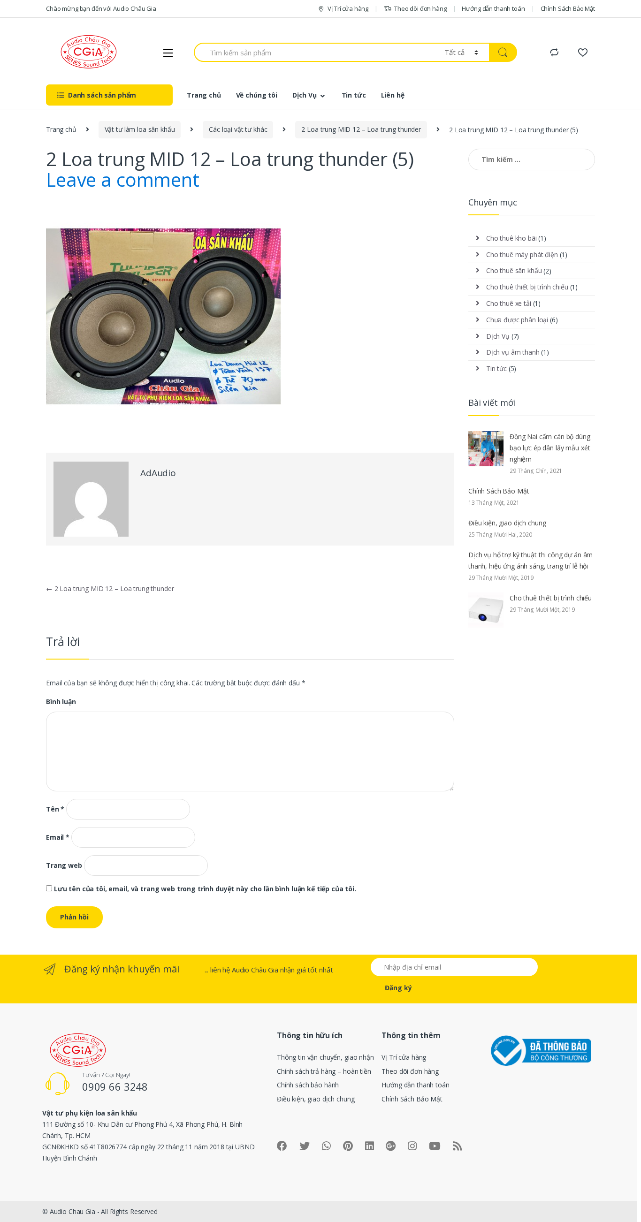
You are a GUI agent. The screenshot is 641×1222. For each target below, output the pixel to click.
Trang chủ (204, 95)
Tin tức (354, 95)
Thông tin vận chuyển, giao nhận (325, 1057)
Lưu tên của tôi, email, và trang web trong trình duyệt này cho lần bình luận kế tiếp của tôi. (205, 889)
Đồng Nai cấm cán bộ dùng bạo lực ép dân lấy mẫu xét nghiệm (550, 447)
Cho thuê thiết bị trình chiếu (527, 286)
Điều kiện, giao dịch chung (507, 522)
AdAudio (158, 473)
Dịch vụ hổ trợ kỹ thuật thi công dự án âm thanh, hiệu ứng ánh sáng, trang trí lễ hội (530, 560)
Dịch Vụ (304, 95)
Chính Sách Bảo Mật (568, 8)
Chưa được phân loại (517, 319)
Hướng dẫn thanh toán (493, 8)
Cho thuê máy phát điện (522, 254)
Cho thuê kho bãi (511, 238)
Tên (55, 809)
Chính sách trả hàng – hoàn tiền (324, 1071)
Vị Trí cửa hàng (348, 8)
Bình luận (61, 702)
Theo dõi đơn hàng (420, 8)
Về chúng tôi (256, 95)
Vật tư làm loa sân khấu (140, 129)
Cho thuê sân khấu (514, 270)
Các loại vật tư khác (238, 129)
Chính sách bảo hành (308, 1084)
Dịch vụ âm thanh (513, 352)
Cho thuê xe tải (508, 303)
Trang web (64, 865)
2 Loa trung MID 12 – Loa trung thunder (361, 129)
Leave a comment (122, 179)
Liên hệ (392, 95)
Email (57, 837)
